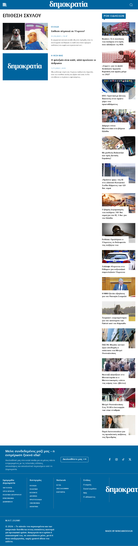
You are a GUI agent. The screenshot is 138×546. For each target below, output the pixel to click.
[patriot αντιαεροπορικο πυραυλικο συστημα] (118, 311)
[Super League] (118, 89)
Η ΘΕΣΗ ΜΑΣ (57, 56)
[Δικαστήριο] (118, 233)
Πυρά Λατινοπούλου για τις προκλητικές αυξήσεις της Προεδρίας (114, 434)
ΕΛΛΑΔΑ (55, 27)
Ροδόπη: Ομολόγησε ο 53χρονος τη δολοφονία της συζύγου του (114, 242)
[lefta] (118, 146)
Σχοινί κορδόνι (89, 489)
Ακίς (85, 493)
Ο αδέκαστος (89, 497)
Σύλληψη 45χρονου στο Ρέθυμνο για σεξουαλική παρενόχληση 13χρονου (113, 269)
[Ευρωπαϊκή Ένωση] (118, 173)
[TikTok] (123, 459)
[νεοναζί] (118, 368)
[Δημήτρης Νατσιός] (118, 287)
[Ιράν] (118, 32)
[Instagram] (116, 459)
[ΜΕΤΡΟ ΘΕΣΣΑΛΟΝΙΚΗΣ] (118, 398)
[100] (118, 260)
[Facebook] (109, 459)
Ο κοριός (87, 485)
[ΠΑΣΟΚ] (118, 338)
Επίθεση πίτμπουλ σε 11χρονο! (68, 31)
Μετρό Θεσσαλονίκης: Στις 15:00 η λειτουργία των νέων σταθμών (113, 407)
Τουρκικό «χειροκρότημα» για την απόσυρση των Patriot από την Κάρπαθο (114, 321)
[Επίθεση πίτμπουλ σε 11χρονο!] (25, 36)
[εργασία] (118, 59)
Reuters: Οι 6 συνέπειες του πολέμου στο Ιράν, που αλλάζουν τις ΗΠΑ (113, 42)
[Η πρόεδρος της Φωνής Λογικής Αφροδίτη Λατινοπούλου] (118, 425)
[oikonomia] (118, 203)
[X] (130, 459)
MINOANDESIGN (124, 531)
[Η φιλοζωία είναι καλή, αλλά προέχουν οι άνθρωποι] (25, 66)
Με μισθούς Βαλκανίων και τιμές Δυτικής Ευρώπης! (113, 156)
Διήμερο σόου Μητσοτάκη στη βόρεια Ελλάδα (113, 128)
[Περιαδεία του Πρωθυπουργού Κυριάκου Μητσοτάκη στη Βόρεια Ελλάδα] (118, 119)
